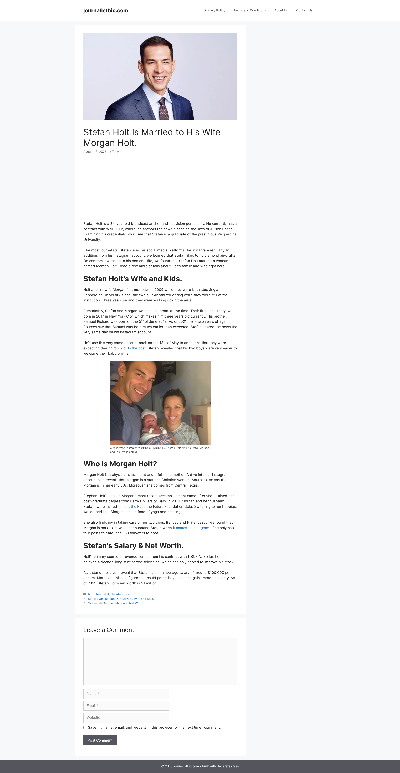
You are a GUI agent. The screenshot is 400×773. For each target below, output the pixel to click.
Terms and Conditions (250, 10)
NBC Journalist (98, 594)
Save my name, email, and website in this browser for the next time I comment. (154, 727)
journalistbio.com (105, 10)
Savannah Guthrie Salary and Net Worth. (116, 603)
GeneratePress (228, 766)
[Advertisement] (160, 190)
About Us (281, 10)
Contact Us (304, 10)
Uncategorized (121, 594)
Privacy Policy (215, 10)
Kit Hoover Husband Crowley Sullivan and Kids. (121, 598)
